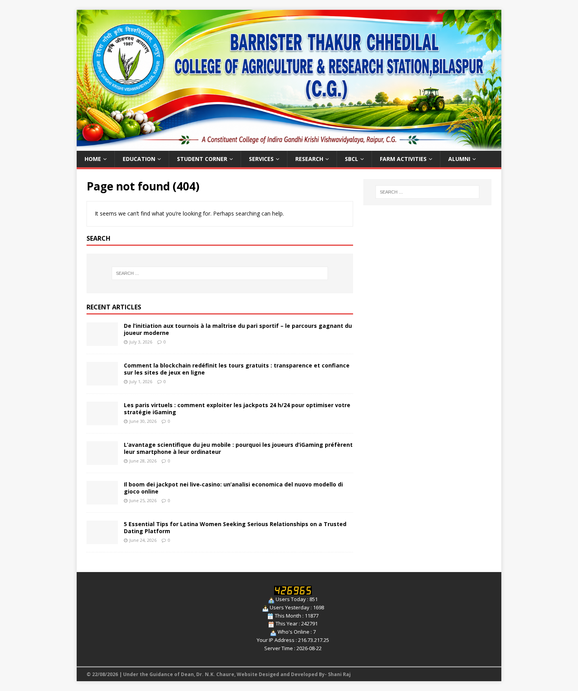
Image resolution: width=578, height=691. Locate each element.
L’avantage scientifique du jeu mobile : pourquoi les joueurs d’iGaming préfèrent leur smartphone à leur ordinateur (238, 448)
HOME (93, 159)
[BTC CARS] (289, 146)
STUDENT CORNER (202, 159)
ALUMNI (459, 159)
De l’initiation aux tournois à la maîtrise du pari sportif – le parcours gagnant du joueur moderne (238, 329)
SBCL (351, 159)
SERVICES (261, 159)
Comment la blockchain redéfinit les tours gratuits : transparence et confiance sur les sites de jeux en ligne (237, 369)
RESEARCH (309, 159)
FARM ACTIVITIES (403, 159)
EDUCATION (139, 159)
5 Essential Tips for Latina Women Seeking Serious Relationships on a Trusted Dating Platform (235, 527)
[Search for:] (220, 273)
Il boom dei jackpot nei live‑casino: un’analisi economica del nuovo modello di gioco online (233, 488)
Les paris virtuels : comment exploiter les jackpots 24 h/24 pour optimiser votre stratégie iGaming (237, 408)
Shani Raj (339, 674)
